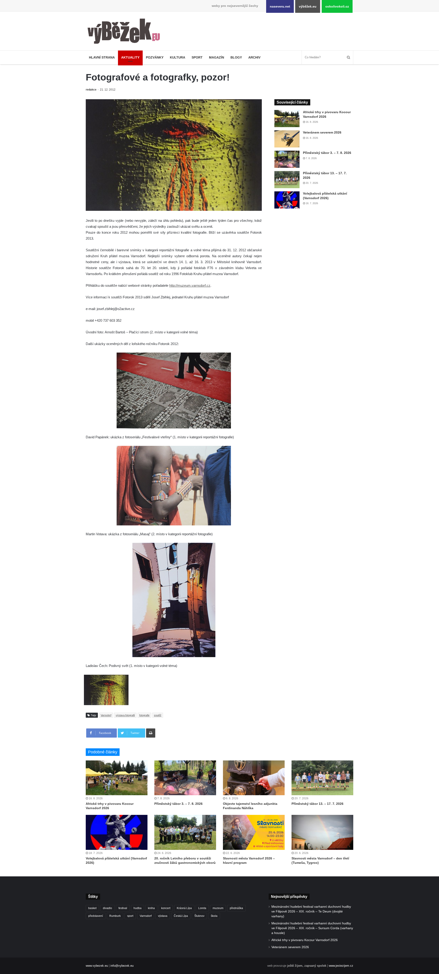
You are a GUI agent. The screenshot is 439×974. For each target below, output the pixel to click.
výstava (162, 916)
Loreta (202, 908)
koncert (165, 908)
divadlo (107, 908)
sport (130, 916)
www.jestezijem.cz (341, 965)
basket (92, 908)
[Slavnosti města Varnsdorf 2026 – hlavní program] (254, 832)
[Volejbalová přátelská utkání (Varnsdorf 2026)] (287, 200)
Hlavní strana (102, 57)
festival (122, 908)
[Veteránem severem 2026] (287, 138)
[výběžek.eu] (126, 32)
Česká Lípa (181, 916)
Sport (197, 57)
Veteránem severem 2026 (322, 132)
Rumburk (115, 916)
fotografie (144, 715)
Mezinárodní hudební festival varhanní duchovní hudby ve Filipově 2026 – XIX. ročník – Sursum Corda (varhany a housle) (312, 928)
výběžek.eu (307, 6)
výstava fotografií (125, 715)
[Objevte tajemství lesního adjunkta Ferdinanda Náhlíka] (254, 777)
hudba (138, 908)
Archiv (254, 57)
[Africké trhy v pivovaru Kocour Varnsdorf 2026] (287, 118)
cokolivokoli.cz (337, 6)
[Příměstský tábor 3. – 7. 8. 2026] (287, 159)
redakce (91, 89)
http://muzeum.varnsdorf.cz (189, 285)
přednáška (236, 908)
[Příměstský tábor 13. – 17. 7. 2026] (287, 179)
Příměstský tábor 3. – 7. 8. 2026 (327, 153)
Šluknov (199, 916)
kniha (151, 908)
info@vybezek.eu (122, 965)
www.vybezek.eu (97, 965)
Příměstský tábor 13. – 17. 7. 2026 (317, 803)
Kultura (177, 57)
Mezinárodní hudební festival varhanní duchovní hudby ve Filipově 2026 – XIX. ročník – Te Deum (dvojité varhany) (311, 911)
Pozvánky (154, 57)
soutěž (157, 715)
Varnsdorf (106, 715)
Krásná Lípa (184, 908)
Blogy (236, 57)
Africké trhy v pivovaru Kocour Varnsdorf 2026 (304, 940)
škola (214, 916)
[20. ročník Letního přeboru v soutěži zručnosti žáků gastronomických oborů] (185, 832)
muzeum (218, 908)
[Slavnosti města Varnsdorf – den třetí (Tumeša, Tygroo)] (322, 832)
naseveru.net (280, 6)
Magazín (216, 57)
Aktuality (130, 57)
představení (95, 916)
